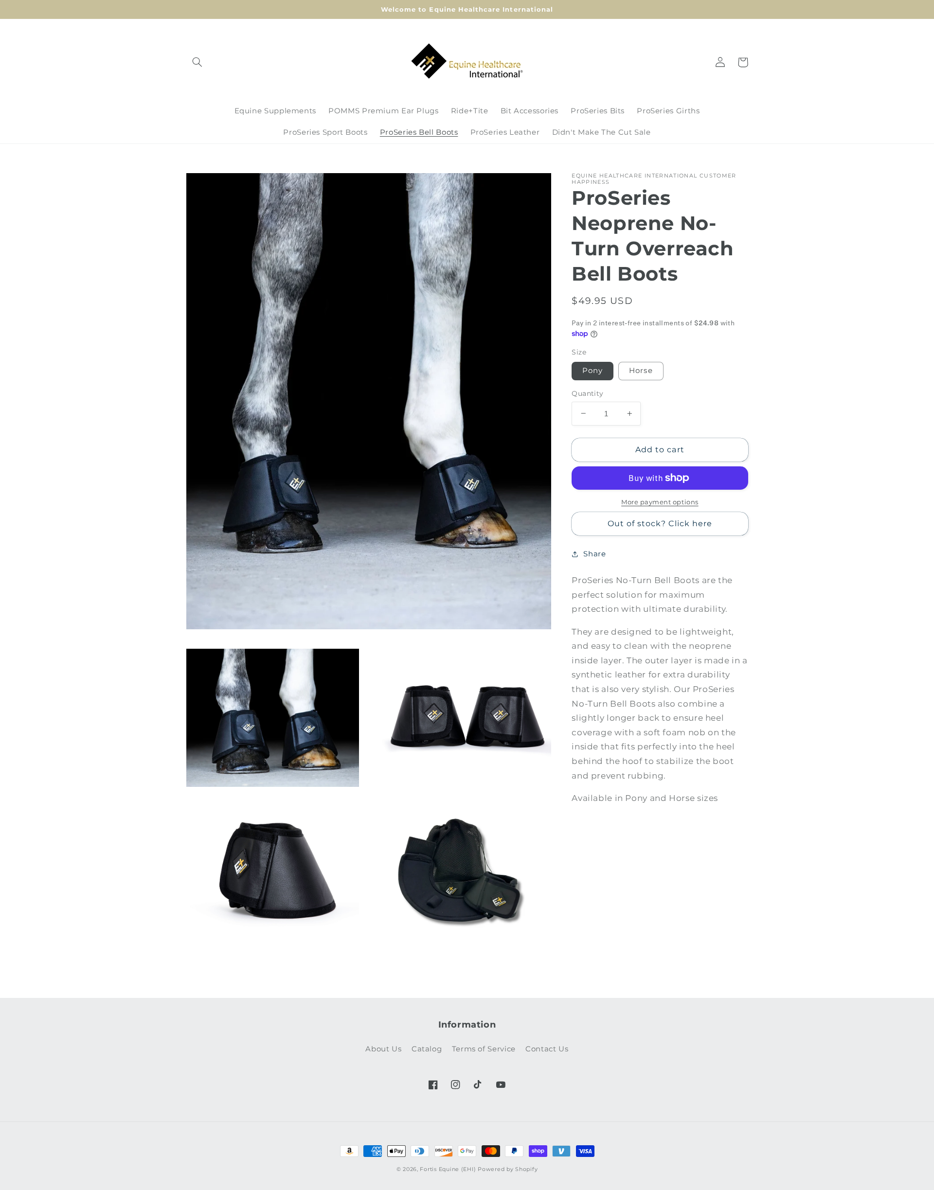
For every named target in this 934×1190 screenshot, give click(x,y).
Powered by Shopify (508, 1169)
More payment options (660, 502)
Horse (640, 370)
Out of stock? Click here (660, 523)
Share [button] (594, 553)
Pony (592, 370)
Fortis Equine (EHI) (448, 1169)
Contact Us (546, 1049)
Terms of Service (484, 1049)
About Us (383, 1049)
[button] (197, 62)
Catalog (427, 1049)
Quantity (587, 393)
